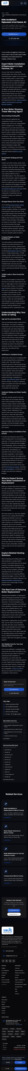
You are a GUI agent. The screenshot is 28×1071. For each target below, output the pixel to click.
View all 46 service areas (8, 779)
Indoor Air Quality (5, 979)
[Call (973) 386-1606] (21, 3)
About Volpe (4, 999)
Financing (17, 968)
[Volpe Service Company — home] (5, 3)
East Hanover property (13, 467)
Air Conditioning (5, 970)
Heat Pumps (4, 972)
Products (17, 975)
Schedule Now (14, 689)
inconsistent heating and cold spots (12, 188)
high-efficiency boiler (13, 379)
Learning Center (18, 986)
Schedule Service (13, 914)
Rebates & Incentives (20, 972)
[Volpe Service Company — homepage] (7, 930)
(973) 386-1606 (15, 693)
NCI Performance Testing (20, 984)
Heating (3, 968)
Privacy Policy (18, 1059)
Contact (3, 1013)
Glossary (17, 993)
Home (3, 13)
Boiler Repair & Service (14, 251)
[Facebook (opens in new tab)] (3, 960)
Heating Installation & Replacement (12, 580)
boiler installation (9, 469)
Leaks (3, 288)
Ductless (3, 975)
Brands (16, 977)
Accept (20, 1062)
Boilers (7, 13)
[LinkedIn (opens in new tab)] (10, 960)
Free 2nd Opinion (19, 982)
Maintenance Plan (19, 970)
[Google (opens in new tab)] (13, 960)
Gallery (3, 1004)
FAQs (16, 991)
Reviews (3, 1002)
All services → (4, 984)
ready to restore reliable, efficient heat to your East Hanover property (14, 102)
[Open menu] (25, 3)
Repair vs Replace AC (20, 979)
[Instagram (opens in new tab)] (6, 960)
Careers (3, 1010)
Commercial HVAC (6, 982)
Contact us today (17, 668)
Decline (8, 1062)
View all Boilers (6, 738)
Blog (16, 989)
